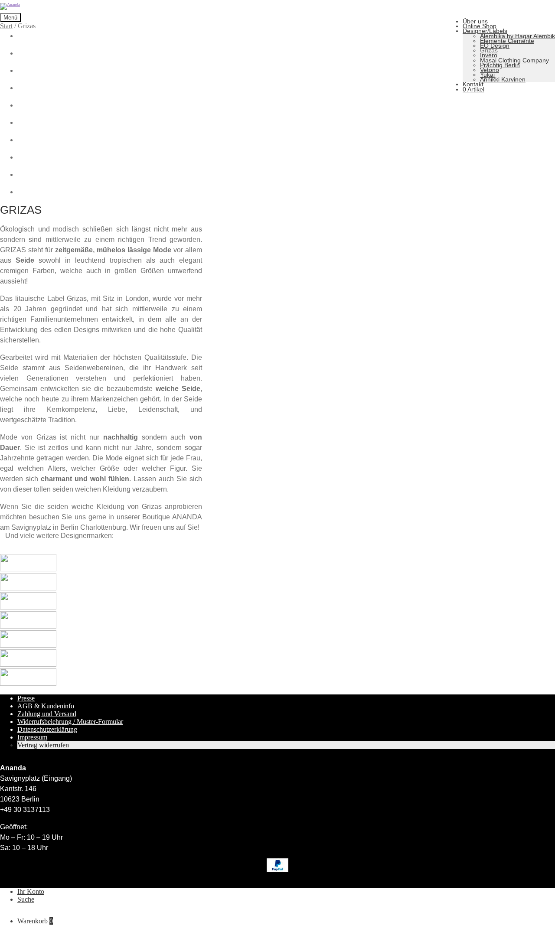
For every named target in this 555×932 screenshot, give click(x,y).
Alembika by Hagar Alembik (517, 36)
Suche (25, 899)
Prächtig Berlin (500, 65)
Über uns (475, 21)
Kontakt (473, 84)
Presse (26, 698)
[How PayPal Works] (277, 869)
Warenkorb (35, 921)
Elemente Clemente (507, 40)
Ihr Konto (30, 891)
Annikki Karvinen (503, 79)
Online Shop (479, 26)
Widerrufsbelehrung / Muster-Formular (70, 721)
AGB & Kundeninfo (45, 706)
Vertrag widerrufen (43, 745)
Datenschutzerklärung (47, 729)
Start (6, 25)
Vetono (489, 69)
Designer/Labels (485, 30)
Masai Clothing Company (514, 60)
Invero (488, 55)
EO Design (494, 45)
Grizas (489, 50)
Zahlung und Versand (46, 713)
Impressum (32, 737)
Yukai (487, 74)
